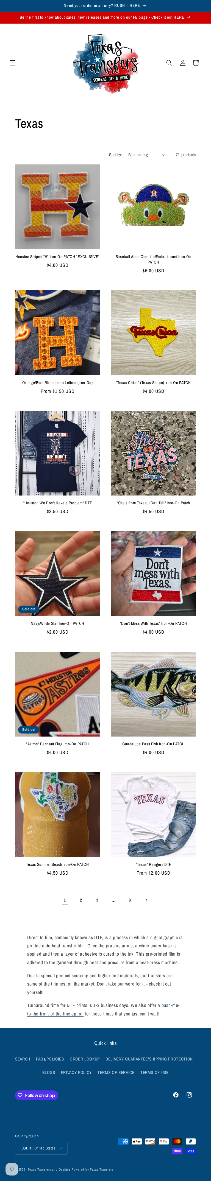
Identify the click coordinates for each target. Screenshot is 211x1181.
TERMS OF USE (154, 1072)
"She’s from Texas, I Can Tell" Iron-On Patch (153, 503)
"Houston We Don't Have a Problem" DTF (57, 503)
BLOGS (48, 1072)
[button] (12, 62)
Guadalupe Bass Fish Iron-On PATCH (153, 744)
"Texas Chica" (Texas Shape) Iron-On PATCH (153, 382)
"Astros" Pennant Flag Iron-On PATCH (57, 744)
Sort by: (115, 155)
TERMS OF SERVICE (116, 1072)
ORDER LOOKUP (85, 1059)
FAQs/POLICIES (50, 1059)
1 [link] (64, 900)
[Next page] (146, 900)
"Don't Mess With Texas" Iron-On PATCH (153, 623)
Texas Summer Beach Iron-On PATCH (57, 864)
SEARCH (22, 1059)
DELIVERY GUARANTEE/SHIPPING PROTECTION (149, 1059)
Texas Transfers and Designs (49, 1169)
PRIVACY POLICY (76, 1072)
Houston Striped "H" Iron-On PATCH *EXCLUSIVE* (57, 256)
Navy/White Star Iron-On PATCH (57, 623)
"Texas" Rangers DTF (153, 864)
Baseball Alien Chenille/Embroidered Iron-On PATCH (153, 259)
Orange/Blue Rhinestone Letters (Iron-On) (57, 382)
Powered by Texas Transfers (92, 1169)
